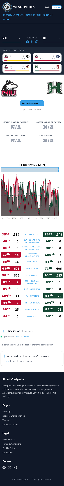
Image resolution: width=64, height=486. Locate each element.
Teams (5, 420)
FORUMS (6, 19)
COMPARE (37, 15)
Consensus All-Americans (32, 282)
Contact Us (7, 452)
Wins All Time (32, 268)
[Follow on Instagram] (36, 41)
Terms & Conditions (11, 443)
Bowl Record (32, 275)
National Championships (13, 415)
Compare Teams (10, 424)
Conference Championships (32, 254)
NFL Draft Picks (32, 296)
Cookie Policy (8, 448)
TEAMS (29, 15)
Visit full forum (23, 336)
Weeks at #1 (32, 316)
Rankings (6, 411)
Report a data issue (33, 109)
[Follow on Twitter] (32, 41)
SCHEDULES (48, 15)
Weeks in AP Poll (32, 309)
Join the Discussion (30, 103)
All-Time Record (32, 234)
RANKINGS (20, 15)
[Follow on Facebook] (27, 41)
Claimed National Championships (32, 241)
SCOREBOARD (9, 15)
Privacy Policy (8, 439)
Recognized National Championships (32, 248)
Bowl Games (32, 262)
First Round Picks (32, 303)
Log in (6, 361)
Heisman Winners (32, 289)
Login (47, 7)
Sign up (56, 7)
